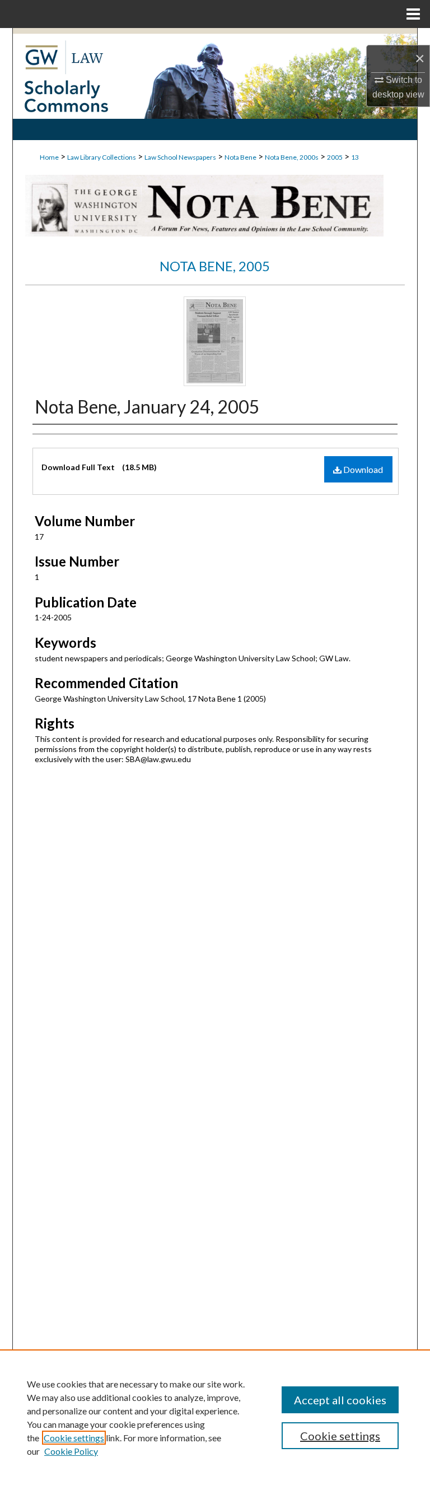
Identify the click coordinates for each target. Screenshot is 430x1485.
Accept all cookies (340, 1400)
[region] (215, 1417)
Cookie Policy (71, 1451)
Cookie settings (74, 1437)
